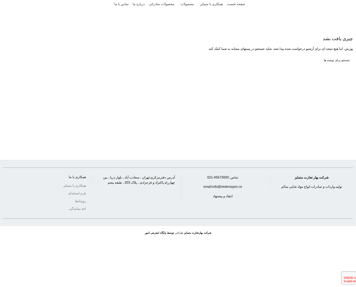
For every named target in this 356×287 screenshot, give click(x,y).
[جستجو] (4, 4)
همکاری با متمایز (74, 185)
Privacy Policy (204, 278)
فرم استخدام (77, 193)
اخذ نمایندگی (77, 209)
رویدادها (80, 201)
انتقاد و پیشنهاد (223, 196)
